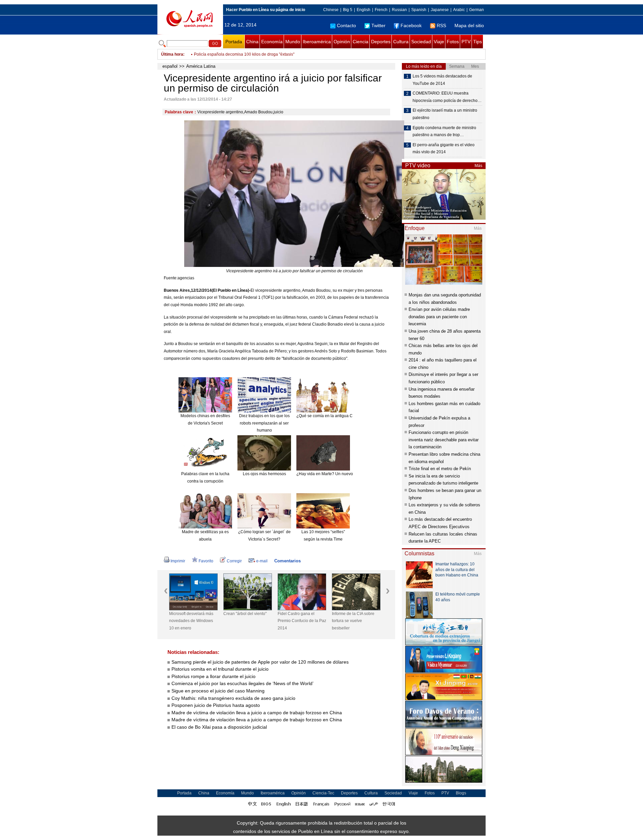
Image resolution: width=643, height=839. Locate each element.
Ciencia (360, 41)
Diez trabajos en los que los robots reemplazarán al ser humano (264, 423)
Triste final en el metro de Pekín (440, 468)
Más (478, 165)
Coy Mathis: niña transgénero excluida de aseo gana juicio (233, 698)
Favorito (206, 561)
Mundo (292, 41)
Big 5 (347, 9)
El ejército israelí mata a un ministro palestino (445, 114)
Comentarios (287, 560)
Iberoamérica (317, 41)
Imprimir (177, 561)
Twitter (378, 25)
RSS (441, 25)
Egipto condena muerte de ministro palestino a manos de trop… (444, 131)
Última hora (172, 54)
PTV (466, 41)
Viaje (439, 41)
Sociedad (421, 41)
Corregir (234, 561)
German (476, 9)
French (381, 9)
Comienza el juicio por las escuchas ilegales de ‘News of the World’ (242, 683)
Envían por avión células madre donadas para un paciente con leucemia (439, 316)
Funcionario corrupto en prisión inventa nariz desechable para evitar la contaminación (444, 439)
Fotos (453, 41)
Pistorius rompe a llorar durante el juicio (213, 676)
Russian (399, 9)
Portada (233, 41)
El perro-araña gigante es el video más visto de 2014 (444, 149)
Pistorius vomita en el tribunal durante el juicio (220, 669)
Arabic (459, 9)
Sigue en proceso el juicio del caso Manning (218, 690)
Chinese (331, 9)
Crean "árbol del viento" (245, 613)
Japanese (440, 9)
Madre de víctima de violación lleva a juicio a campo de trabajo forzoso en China (256, 712)
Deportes (380, 41)
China (252, 41)
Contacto (346, 25)
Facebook (411, 25)
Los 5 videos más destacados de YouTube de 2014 (442, 80)
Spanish (418, 9)
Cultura (401, 41)
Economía (272, 41)
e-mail (262, 561)
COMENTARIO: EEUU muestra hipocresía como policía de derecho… (447, 97)
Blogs (461, 793)
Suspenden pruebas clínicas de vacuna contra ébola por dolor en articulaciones (266, 58)
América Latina (200, 66)
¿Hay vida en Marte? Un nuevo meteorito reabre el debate (349, 473)
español (169, 66)
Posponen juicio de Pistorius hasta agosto (215, 705)
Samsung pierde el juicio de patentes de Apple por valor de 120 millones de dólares (260, 662)
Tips (477, 41)
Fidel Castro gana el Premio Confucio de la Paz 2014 (302, 620)
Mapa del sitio (469, 25)
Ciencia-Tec (323, 793)
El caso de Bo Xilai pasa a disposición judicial (219, 727)
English (363, 9)
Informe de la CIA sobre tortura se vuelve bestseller (353, 620)
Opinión (342, 41)
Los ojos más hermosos (264, 473)
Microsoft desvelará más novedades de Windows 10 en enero (191, 620)
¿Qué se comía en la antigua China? (329, 415)
